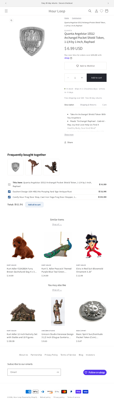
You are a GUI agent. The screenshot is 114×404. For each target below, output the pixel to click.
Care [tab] (104, 104)
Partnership (36, 354)
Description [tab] (69, 104)
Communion (76, 18)
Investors (90, 354)
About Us (23, 354)
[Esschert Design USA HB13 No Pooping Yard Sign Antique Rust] (33, 167)
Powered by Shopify (29, 397)
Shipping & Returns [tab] (88, 104)
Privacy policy (59, 397)
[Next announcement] (108, 3)
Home (66, 18)
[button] (6, 11)
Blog (81, 354)
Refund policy (45, 397)
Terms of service (73, 397)
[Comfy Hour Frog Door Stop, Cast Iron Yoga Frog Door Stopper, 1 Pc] (51, 167)
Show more (68, 134)
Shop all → (57, 224)
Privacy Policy (51, 354)
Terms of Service (68, 354)
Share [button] (70, 142)
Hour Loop (18, 397)
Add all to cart (34, 204)
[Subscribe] (57, 372)
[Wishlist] (101, 11)
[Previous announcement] (6, 3)
